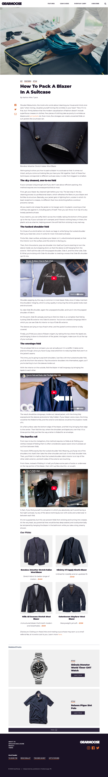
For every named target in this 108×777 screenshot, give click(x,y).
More (52, 730)
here (60, 634)
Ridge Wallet (26, 758)
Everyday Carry (80, 3)
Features (51, 3)
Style (35, 81)
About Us (11, 741)
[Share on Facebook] (15, 105)
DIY (21, 81)
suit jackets (34, 116)
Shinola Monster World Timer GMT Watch (81, 667)
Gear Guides (64, 3)
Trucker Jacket (40, 758)
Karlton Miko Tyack (30, 97)
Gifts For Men (54, 758)
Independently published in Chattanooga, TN (37, 769)
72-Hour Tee (12, 758)
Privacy (11, 746)
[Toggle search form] (105, 4)
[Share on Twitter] (15, 109)
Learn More (79, 675)
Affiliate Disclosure (16, 744)
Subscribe (95, 3)
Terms (10, 748)
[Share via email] (15, 114)
